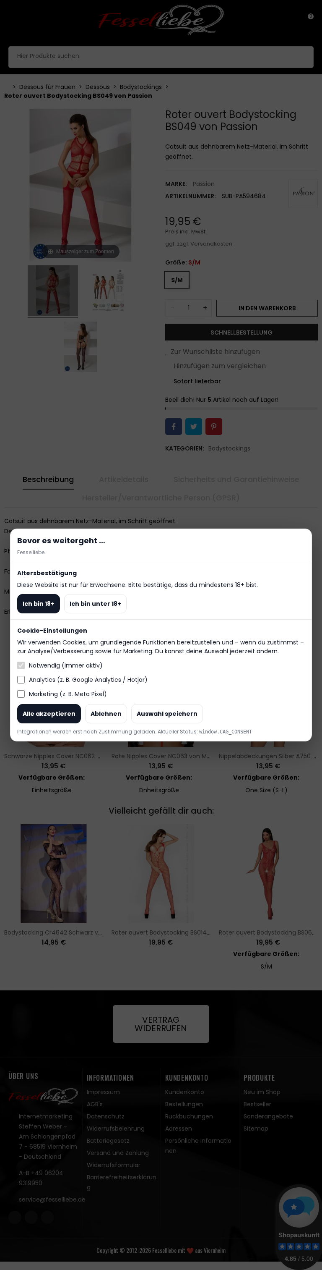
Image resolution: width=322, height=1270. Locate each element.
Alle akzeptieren (49, 714)
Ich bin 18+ (39, 604)
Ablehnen (106, 714)
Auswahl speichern (167, 714)
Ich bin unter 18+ (95, 604)
